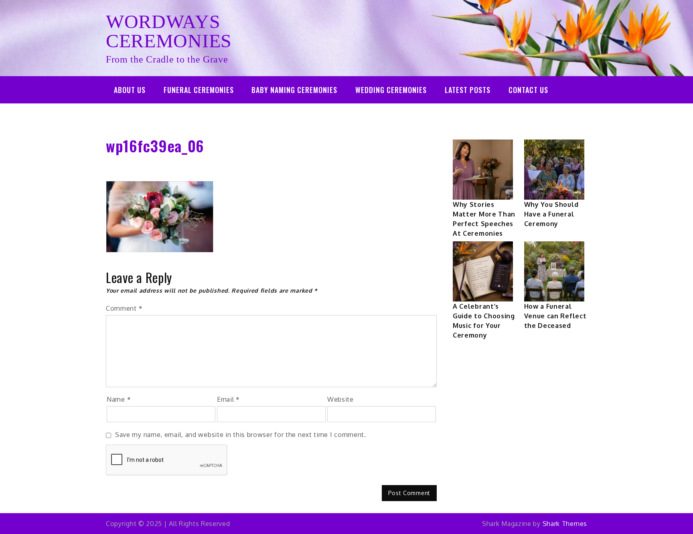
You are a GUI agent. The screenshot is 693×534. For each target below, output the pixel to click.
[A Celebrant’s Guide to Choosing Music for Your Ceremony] (483, 271)
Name (119, 399)
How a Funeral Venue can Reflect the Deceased (555, 316)
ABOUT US (130, 90)
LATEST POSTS (467, 90)
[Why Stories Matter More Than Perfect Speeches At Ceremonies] (483, 170)
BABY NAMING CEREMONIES (294, 90)
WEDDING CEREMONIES (391, 90)
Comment (124, 308)
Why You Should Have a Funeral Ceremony (551, 214)
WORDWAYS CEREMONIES (169, 31)
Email (228, 399)
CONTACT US (528, 90)
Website (340, 399)
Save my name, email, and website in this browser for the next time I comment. (240, 435)
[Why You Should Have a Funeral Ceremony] (554, 170)
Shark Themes (565, 524)
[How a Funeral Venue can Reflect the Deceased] (554, 271)
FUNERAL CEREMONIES (199, 90)
